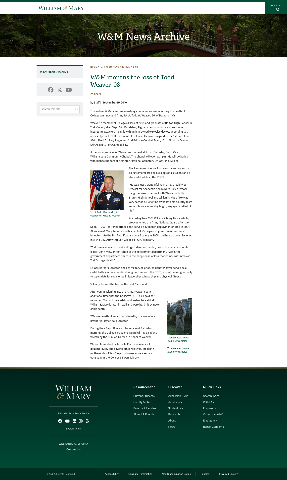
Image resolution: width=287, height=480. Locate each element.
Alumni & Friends (143, 414)
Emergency (210, 420)
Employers (209, 408)
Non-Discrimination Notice (176, 474)
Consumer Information (140, 474)
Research (174, 414)
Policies (205, 474)
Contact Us (73, 449)
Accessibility (112, 474)
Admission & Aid (178, 396)
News (171, 426)
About (172, 420)
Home (93, 67)
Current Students (144, 396)
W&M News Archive (143, 36)
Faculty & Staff (142, 402)
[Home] (61, 8)
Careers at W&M (213, 414)
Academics (175, 402)
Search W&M (211, 396)
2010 (135, 67)
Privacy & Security (229, 474)
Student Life (175, 408)
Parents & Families (144, 408)
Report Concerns (213, 426)
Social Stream (73, 428)
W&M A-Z (209, 402)
